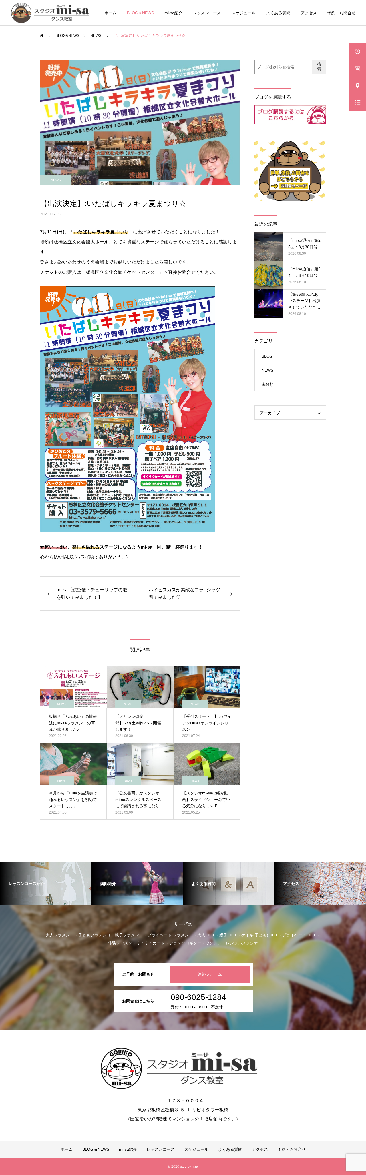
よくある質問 (278, 13)
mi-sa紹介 (173, 13)
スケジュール (244, 13)
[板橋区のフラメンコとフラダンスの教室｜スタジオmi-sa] (52, 12)
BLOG (267, 356)
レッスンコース (207, 13)
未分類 (268, 384)
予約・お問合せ (341, 13)
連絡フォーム (210, 974)
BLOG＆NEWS (140, 13)
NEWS (56, 180)
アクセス (309, 13)
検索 (319, 66)
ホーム (110, 13)
